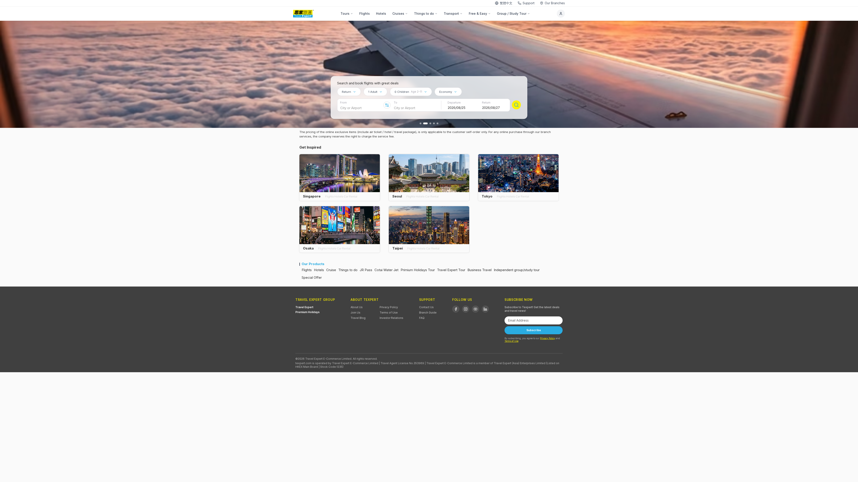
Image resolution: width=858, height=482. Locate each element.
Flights (364, 13)
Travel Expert (304, 307)
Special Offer (312, 277)
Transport (451, 13)
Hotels (381, 13)
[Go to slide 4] (434, 123)
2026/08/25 (456, 108)
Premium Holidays (307, 312)
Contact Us (426, 307)
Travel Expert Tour (451, 270)
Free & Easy (478, 13)
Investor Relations (391, 318)
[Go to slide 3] (430, 123)
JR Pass (366, 270)
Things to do (424, 13)
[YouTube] (475, 309)
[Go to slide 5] (437, 123)
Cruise (331, 270)
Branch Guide (428, 312)
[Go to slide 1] (420, 123)
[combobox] (349, 91)
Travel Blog (358, 318)
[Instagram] (465, 309)
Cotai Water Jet (386, 270)
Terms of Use (389, 312)
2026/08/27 (491, 108)
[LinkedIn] (485, 309)
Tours (345, 13)
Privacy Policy (389, 307)
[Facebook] (455, 309)
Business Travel (479, 270)
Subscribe (533, 330)
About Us (357, 307)
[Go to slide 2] (425, 123)
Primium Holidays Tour (418, 270)
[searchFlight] (516, 104)
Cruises (398, 13)
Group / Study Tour (511, 13)
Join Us (355, 312)
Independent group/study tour (517, 270)
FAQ (422, 318)
